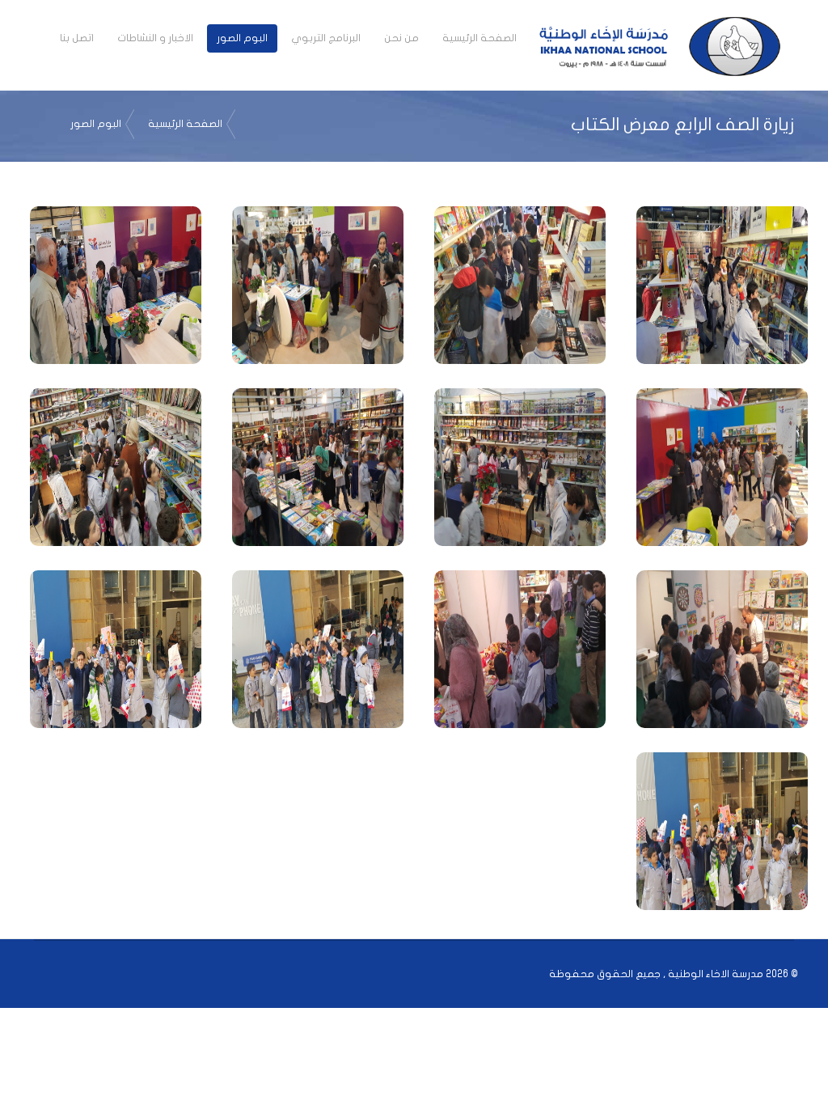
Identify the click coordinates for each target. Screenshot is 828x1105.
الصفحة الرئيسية (479, 38)
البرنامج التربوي (326, 38)
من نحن (401, 38)
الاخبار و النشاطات (155, 38)
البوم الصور (242, 38)
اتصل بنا (77, 38)
